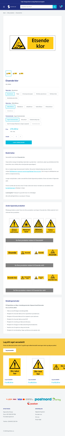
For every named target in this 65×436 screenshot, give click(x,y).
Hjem (4, 13)
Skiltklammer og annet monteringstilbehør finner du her (25, 171)
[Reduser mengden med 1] (12, 136)
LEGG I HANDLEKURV (19, 142)
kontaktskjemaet (10, 188)
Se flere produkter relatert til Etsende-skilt (29, 265)
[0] (61, 7)
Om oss (37, 417)
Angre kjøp (38, 419)
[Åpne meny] (4, 6)
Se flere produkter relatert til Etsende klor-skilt (29, 290)
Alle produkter (10, 13)
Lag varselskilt (10, 350)
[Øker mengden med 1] (20, 136)
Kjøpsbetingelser (40, 412)
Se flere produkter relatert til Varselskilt (29, 240)
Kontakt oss (38, 414)
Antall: (7, 136)
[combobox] (36, 6)
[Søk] (55, 6)
